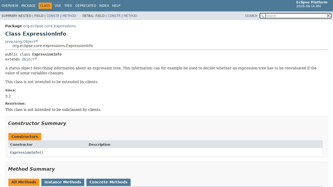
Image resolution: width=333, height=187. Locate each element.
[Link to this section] (70, 123)
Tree (68, 6)
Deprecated (85, 6)
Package (28, 6)
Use (58, 6)
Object (28, 59)
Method (69, 16)
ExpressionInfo (24, 152)
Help (116, 6)
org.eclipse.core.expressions (49, 26)
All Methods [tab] (23, 182)
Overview (10, 6)
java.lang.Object (20, 41)
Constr (53, 16)
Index (104, 6)
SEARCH (251, 16)
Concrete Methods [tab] (108, 182)
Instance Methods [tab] (62, 182)
